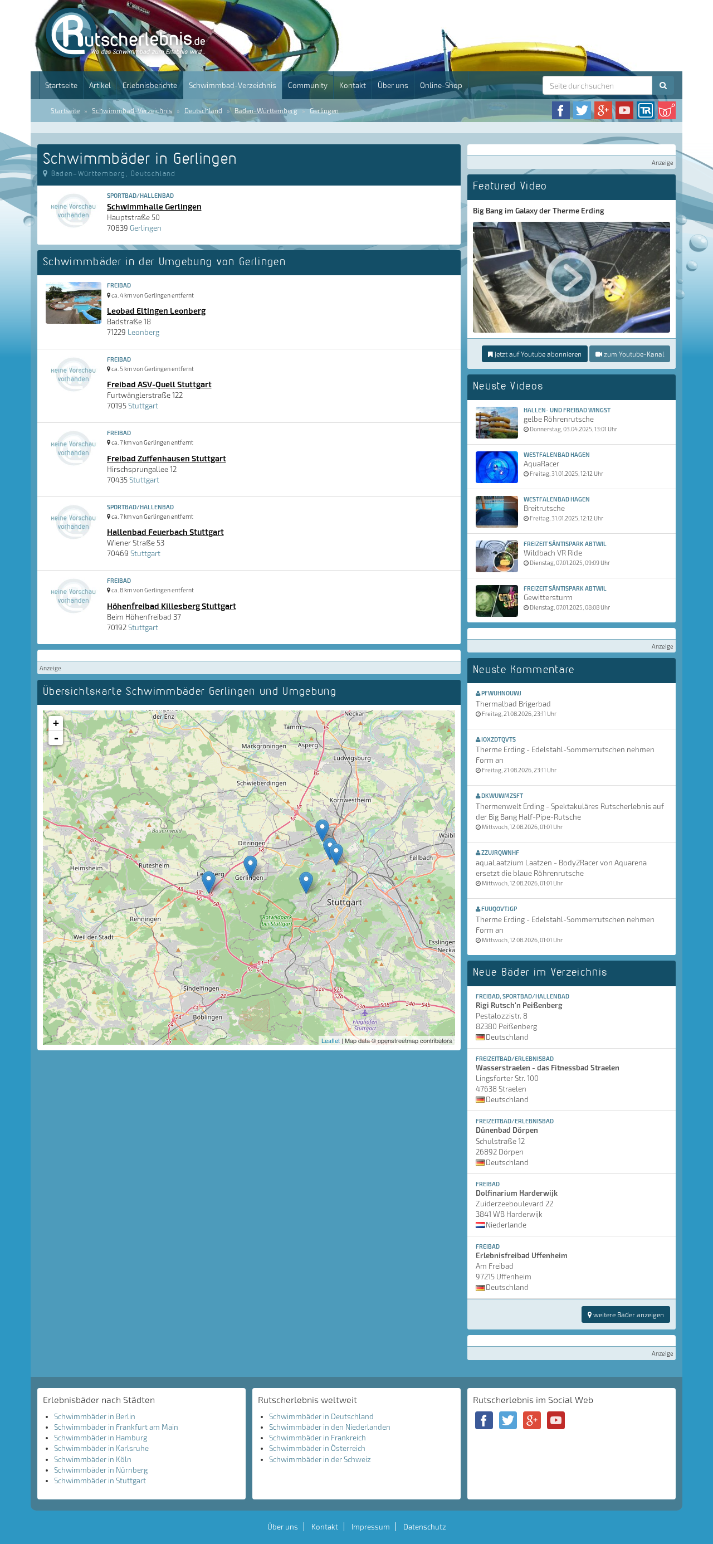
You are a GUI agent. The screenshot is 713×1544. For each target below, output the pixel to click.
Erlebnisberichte (150, 85)
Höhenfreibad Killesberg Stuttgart (171, 606)
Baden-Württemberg (266, 110)
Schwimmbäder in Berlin (94, 1416)
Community (308, 85)
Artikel (100, 85)
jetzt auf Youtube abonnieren (537, 354)
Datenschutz (424, 1526)
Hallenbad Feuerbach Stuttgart (165, 532)
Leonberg (143, 332)
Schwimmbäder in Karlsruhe (101, 1448)
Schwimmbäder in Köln (92, 1459)
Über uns (393, 85)
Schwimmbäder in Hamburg (100, 1437)
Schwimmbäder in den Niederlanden (329, 1427)
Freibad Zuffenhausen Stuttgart (166, 458)
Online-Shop (441, 85)
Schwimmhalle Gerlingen (154, 206)
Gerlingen (324, 110)
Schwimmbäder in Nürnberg (101, 1469)
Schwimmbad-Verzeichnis (232, 85)
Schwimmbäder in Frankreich (317, 1437)
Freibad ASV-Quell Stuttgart (159, 384)
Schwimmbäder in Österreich (317, 1448)
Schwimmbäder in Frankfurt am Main (116, 1427)
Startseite (61, 85)
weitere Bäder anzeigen (628, 1314)
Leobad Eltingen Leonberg (156, 310)
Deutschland (203, 110)
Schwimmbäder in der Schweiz (320, 1459)
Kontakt (352, 85)
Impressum (370, 1526)
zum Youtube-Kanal (633, 354)
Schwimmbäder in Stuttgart (100, 1480)
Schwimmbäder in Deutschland (321, 1416)
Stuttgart (143, 405)
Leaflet (330, 1040)
